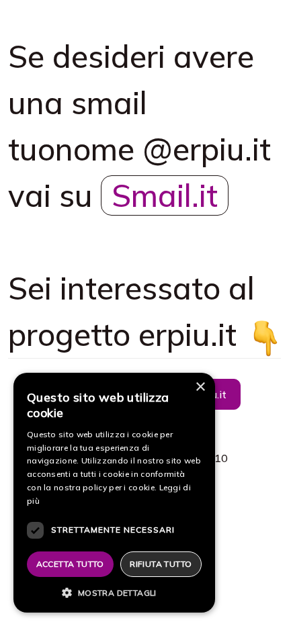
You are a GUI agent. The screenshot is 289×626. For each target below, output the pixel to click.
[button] (114, 592)
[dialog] (114, 493)
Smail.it (165, 195)
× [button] (200, 387)
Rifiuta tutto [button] (161, 564)
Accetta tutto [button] (70, 564)
